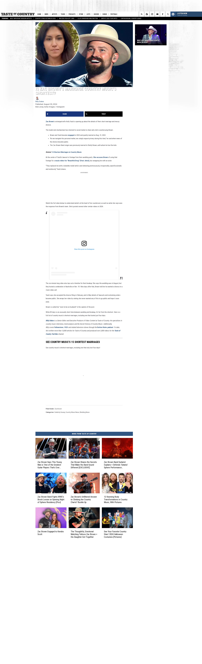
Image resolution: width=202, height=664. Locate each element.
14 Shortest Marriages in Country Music (67, 152)
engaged (71, 135)
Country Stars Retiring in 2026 (45, 18)
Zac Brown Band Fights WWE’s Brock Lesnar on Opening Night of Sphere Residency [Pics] (51, 500)
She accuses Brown (100, 157)
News (46, 14)
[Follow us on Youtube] (157, 14)
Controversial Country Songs (131, 18)
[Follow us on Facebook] (162, 14)
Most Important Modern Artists (21, 18)
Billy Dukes (39, 101)
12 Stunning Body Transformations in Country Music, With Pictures (115, 500)
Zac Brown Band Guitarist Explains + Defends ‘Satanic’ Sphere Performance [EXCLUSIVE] (116, 465)
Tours (63, 14)
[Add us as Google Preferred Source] (146, 14)
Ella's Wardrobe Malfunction (88, 18)
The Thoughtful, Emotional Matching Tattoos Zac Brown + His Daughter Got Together (84, 534)
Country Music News (72, 412)
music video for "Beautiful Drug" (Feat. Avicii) (72, 161)
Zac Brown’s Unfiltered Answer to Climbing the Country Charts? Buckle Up (84, 500)
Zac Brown (50, 121)
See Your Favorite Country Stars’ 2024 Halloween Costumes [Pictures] (115, 534)
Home (39, 14)
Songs (104, 14)
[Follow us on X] (167, 14)
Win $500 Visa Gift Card (66, 18)
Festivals (113, 14)
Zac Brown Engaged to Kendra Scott (51, 533)
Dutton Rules (105, 327)
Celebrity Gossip (59, 412)
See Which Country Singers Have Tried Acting (149, 41)
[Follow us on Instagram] (152, 14)
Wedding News (85, 412)
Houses (96, 14)
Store (81, 14)
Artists (54, 14)
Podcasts (72, 14)
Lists (88, 14)
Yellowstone (58, 327)
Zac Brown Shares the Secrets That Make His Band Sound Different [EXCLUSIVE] (84, 465)
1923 (66, 327)
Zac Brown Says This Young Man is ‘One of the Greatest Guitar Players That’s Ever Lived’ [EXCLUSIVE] (50, 465)
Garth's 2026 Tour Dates (109, 18)
